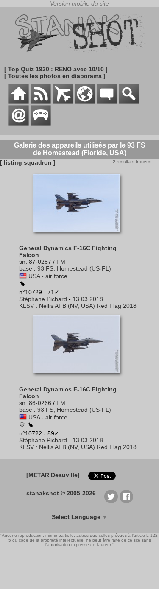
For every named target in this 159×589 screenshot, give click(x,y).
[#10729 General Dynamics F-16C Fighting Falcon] (79, 236)
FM (60, 261)
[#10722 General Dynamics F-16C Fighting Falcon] (79, 377)
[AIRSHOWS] (85, 101)
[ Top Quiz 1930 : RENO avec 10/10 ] (56, 69)
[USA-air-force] (23, 276)
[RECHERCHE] (129, 101)
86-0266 (40, 402)
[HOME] (18, 101)
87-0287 (40, 261)
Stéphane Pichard (43, 299)
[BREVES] (41, 101)
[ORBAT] (63, 101)
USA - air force (47, 276)
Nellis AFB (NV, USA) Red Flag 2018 (88, 305)
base (25, 268)
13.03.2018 (88, 299)
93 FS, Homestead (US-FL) (74, 268)
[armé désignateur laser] (22, 284)
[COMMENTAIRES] (107, 101)
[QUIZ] (41, 123)
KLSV (26, 305)
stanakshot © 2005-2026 (61, 493)
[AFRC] (22, 425)
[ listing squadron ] (28, 162)
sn (22, 261)
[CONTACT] (18, 123)
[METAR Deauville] (53, 475)
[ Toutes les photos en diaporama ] (55, 76)
